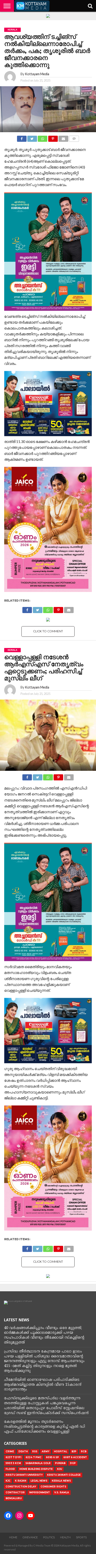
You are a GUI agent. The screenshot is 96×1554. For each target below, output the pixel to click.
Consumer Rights (53, 1486)
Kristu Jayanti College (64, 1474)
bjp (74, 1451)
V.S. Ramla (61, 1492)
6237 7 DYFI (13, 1457)
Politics (49, 1537)
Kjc (8, 1480)
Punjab (60, 1463)
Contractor (15, 1492)
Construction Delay (21, 1486)
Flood (10, 1469)
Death (23, 1451)
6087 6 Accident (75, 1457)
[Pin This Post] (53, 137)
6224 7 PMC (33, 1457)
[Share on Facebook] (22, 137)
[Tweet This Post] (32, 137)
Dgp (73, 1463)
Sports (81, 1537)
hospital (60, 1451)
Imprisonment (39, 1492)
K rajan (20, 1480)
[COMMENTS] (74, 137)
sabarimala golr (38, 1463)
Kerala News (61, 1480)
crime (10, 1451)
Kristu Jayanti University (24, 1474)
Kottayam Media (37, 74)
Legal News (39, 1480)
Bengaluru (14, 1498)
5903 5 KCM (13, 1463)
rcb (83, 1451)
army (45, 1451)
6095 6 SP (52, 1457)
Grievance (30, 1537)
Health (65, 1537)
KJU (59, 1469)
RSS (34, 1451)
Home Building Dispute (36, 1469)
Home (13, 1537)
